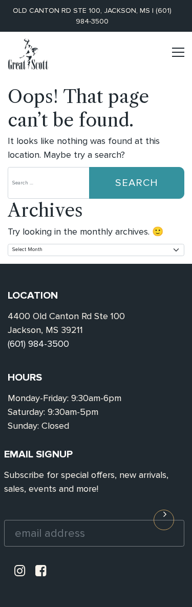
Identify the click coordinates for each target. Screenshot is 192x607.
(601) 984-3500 (38, 343)
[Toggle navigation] (178, 57)
